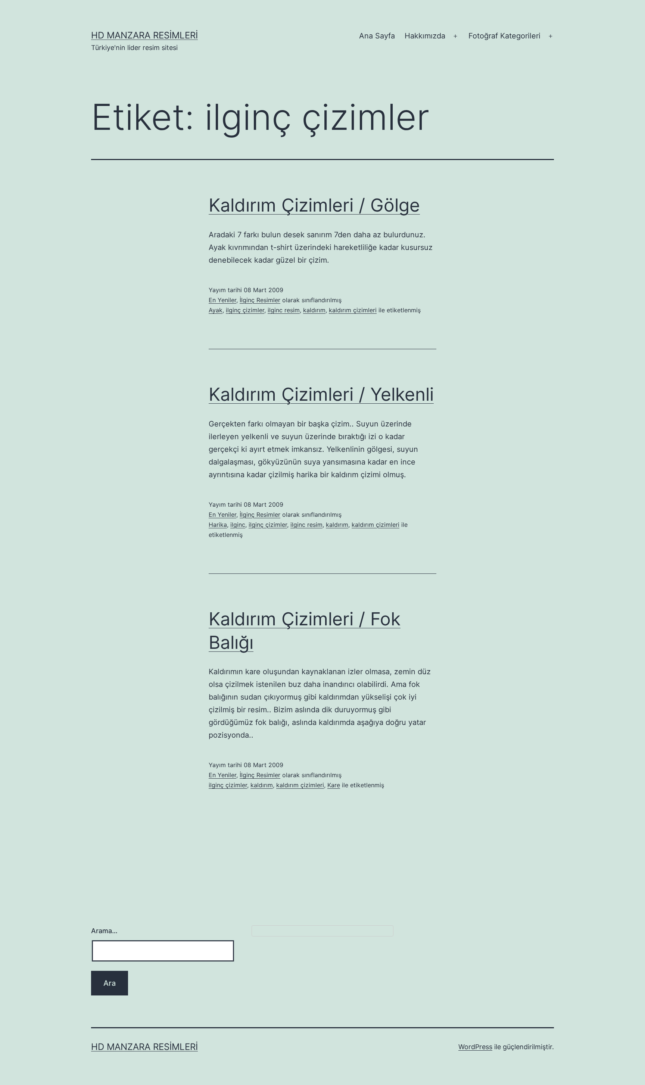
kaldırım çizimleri (353, 310)
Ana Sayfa (377, 35)
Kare (333, 785)
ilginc (237, 524)
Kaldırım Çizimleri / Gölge (314, 205)
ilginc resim (284, 310)
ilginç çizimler (245, 310)
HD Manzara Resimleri (144, 35)
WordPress (475, 1047)
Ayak (215, 310)
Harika (218, 524)
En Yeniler (222, 300)
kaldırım (314, 310)
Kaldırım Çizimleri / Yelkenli (321, 394)
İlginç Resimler (260, 300)
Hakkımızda (425, 35)
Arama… (104, 931)
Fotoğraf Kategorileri (504, 35)
